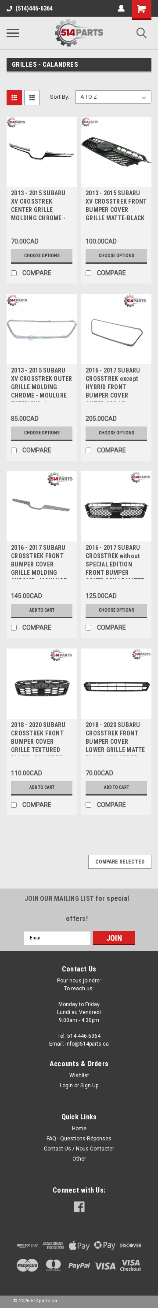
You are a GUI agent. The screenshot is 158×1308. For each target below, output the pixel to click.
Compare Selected (119, 862)
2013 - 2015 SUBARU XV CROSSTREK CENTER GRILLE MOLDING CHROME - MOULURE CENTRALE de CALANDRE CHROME (39, 207)
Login (66, 1085)
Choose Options (42, 255)
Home (79, 1128)
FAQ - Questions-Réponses (79, 1139)
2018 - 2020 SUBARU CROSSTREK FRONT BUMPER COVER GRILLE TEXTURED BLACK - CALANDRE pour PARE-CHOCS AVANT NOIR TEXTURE (40, 738)
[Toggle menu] (13, 33)
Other (79, 1159)
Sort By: (59, 96)
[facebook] (79, 1206)
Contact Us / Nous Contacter (79, 1149)
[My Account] (121, 8)
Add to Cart (41, 610)
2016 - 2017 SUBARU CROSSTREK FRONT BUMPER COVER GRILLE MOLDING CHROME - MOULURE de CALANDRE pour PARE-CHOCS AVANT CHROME (39, 561)
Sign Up (89, 1085)
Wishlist (79, 1075)
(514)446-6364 (34, 8)
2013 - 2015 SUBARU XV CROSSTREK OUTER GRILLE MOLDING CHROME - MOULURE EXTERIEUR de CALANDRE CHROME (41, 384)
